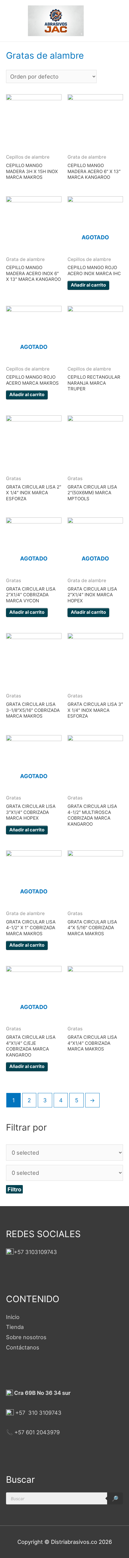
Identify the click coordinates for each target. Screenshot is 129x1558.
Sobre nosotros (26, 1337)
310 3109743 (44, 1412)
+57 (20, 1412)
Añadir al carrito (88, 285)
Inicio (13, 1317)
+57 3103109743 (35, 1252)
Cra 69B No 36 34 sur (41, 1392)
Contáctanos (22, 1347)
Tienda (15, 1327)
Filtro (14, 1189)
